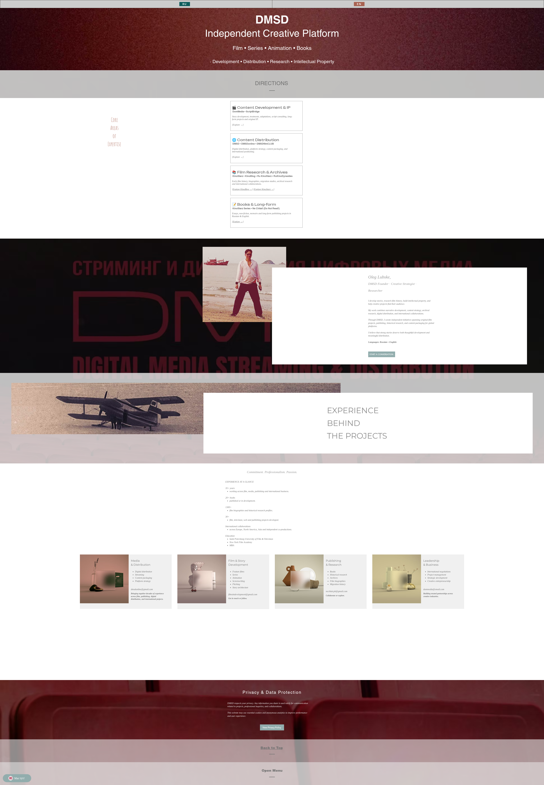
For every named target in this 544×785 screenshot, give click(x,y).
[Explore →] (238, 221)
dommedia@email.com (433, 589)
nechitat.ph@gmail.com (336, 591)
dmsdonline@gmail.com (142, 589)
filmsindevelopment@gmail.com (242, 594)
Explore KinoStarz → (263, 189)
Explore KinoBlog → (242, 189)
